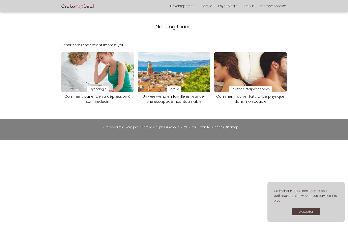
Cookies (218, 127)
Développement (183, 6)
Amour (248, 6)
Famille (207, 6)
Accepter (306, 211)
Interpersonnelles (273, 6)
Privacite (204, 127)
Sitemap (232, 127)
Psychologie (227, 6)
